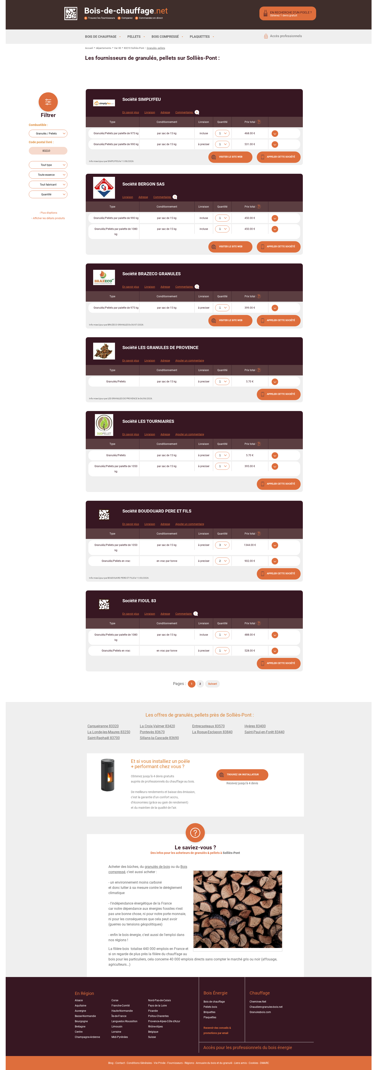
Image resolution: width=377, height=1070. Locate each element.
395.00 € (250, 466)
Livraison (149, 112)
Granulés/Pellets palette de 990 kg (116, 144)
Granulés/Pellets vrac (116, 561)
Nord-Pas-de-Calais (159, 1000)
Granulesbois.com (260, 1012)
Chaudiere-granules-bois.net (266, 1006)
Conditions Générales (139, 1063)
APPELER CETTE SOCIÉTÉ (281, 156)
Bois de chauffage (214, 1001)
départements (103, 48)
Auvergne (80, 1010)
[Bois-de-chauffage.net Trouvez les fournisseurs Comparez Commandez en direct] (70, 17)
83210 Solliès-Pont (134, 48)
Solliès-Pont (231, 853)
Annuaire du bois (206, 1063)
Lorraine (116, 1031)
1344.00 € (250, 545)
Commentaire (185, 613)
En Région (84, 993)
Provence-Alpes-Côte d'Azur (164, 1021)
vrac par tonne (167, 561)
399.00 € (250, 307)
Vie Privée (159, 1063)
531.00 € (250, 144)
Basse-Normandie (85, 1016)
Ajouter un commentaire (189, 360)
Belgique (153, 1031)
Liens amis (240, 1063)
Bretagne (80, 1026)
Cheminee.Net (258, 1001)
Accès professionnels (286, 36)
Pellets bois (210, 1006)
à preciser (203, 144)
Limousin (116, 1026)
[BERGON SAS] (104, 188)
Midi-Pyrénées (119, 1037)
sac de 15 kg (167, 133)
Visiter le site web (230, 156)
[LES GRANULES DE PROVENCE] (104, 351)
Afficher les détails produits (49, 218)
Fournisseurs (175, 1063)
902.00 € (250, 561)
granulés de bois (157, 867)
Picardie (153, 1010)
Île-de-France (118, 1016)
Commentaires (186, 112)
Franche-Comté (120, 1005)
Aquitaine (80, 1005)
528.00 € (250, 650)
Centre (78, 1031)
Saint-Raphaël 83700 (103, 738)
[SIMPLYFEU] (104, 103)
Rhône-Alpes (155, 1026)
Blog (110, 1063)
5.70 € (250, 381)
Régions (189, 1063)
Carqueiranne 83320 (103, 726)
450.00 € (250, 218)
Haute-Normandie (122, 1010)
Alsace (79, 1000)
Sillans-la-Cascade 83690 (159, 738)
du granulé (225, 1063)
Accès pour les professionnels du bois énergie (247, 1047)
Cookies (253, 1063)
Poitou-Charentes (158, 1016)
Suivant (212, 683)
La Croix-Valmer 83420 (157, 726)
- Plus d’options (48, 212)
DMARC (264, 1063)
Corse (114, 1000)
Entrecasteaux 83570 (208, 726)
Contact (120, 1063)
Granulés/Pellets (116, 381)
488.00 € (250, 634)
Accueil (89, 48)
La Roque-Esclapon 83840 (212, 732)
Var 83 (117, 48)
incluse (204, 133)
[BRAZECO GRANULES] (104, 277)
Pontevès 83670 (152, 732)
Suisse (152, 1037)
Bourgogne (81, 1021)
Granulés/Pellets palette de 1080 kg (115, 231)
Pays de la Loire (157, 1005)
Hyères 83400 (255, 726)
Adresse (165, 112)
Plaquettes (210, 1017)
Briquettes (209, 1012)
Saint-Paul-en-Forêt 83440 (264, 732)
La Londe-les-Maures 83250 (108, 732)
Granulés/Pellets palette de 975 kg (116, 133)
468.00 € (250, 133)
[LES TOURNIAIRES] (104, 425)
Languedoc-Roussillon (124, 1021)
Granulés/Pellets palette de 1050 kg (115, 469)
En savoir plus (130, 112)
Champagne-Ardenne (87, 1037)
